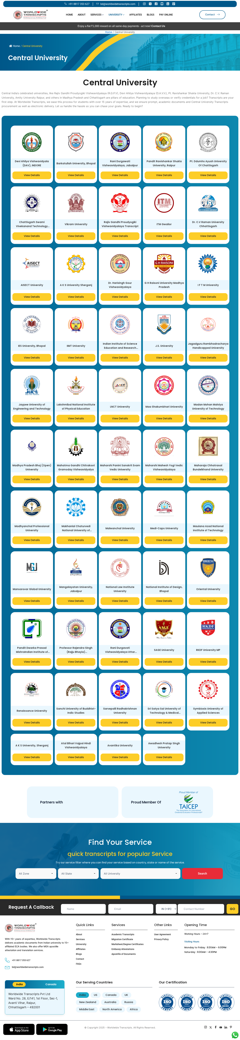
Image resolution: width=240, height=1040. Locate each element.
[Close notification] (162, 1032)
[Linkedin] (168, 3)
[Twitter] (150, 3)
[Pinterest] (173, 3)
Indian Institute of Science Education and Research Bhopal (120, 365)
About (82, 14)
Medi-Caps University (164, 545)
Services (95, 14)
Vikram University (76, 241)
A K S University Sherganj (76, 302)
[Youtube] (162, 3)
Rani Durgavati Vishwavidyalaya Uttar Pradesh (120, 669)
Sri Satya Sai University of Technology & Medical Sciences (164, 730)
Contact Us (117, 26)
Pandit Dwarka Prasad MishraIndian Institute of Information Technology (32, 669)
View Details (32, 192)
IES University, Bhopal (32, 363)
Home (69, 14)
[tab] (19, 1001)
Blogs (150, 14)
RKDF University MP (208, 667)
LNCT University (120, 423)
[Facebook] (156, 3)
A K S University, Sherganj (32, 762)
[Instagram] (144, 3)
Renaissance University (32, 728)
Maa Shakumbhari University (164, 423)
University (115, 14)
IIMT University (76, 363)
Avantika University (120, 762)
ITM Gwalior (164, 241)
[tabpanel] (34, 1018)
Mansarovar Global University (32, 606)
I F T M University (208, 302)
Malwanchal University (120, 545)
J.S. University (164, 363)
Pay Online (166, 14)
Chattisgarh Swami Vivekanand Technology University (32, 243)
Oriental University (208, 606)
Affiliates (135, 14)
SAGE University (164, 667)
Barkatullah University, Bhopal (76, 180)
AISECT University (32, 302)
